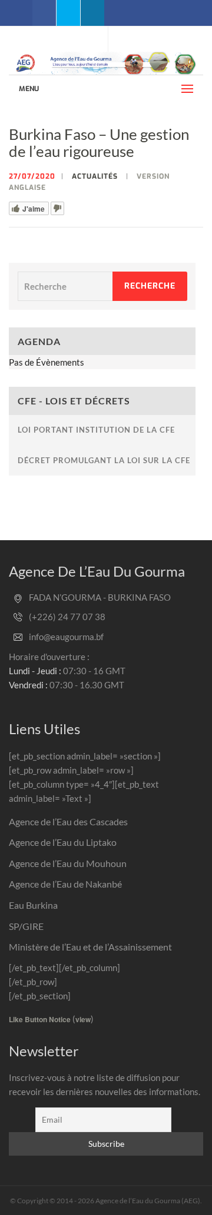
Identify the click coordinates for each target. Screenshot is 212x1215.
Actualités (95, 176)
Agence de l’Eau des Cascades (68, 821)
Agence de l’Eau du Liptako (63, 842)
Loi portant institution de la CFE (96, 429)
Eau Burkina (33, 905)
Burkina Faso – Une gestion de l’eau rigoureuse (99, 142)
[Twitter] (68, 13)
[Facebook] (44, 13)
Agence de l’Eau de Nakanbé (65, 883)
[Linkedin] (92, 13)
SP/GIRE (26, 926)
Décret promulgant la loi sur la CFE (104, 460)
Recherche (149, 286)
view (83, 1019)
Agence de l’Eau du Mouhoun (68, 863)
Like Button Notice (40, 1019)
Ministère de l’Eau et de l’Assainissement (90, 946)
